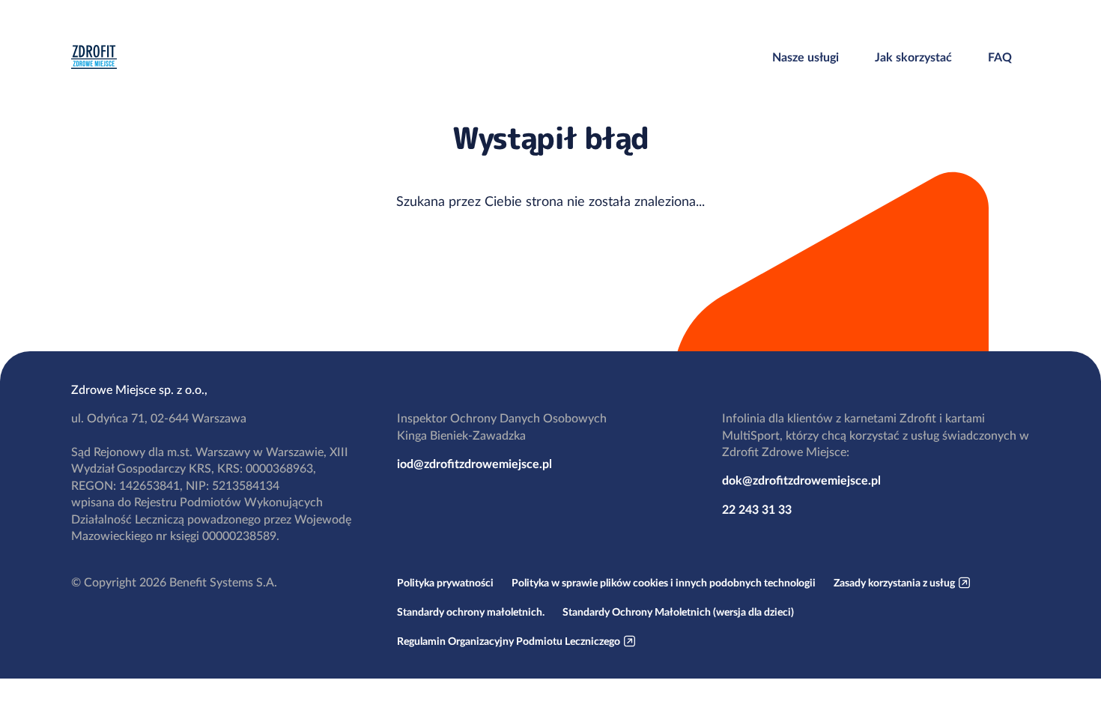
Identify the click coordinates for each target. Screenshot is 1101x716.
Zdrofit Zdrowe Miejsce (94, 57)
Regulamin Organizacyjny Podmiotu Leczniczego (508, 641)
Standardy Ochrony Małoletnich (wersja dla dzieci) (678, 612)
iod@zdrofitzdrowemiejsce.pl (474, 463)
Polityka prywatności (445, 583)
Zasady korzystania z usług (894, 583)
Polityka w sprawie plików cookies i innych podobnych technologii (664, 583)
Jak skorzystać (913, 57)
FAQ (1000, 57)
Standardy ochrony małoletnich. (471, 612)
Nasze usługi (805, 57)
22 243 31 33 (757, 509)
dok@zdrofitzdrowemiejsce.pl (801, 480)
